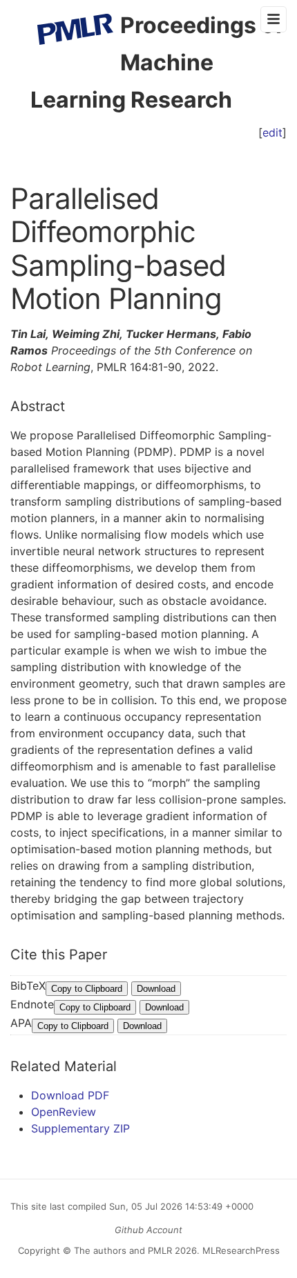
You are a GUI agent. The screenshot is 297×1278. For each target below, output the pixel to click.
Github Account (148, 1229)
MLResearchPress (240, 1250)
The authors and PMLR (123, 1250)
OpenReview (63, 1112)
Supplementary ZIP (80, 1128)
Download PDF (70, 1095)
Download (156, 989)
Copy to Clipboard (86, 989)
